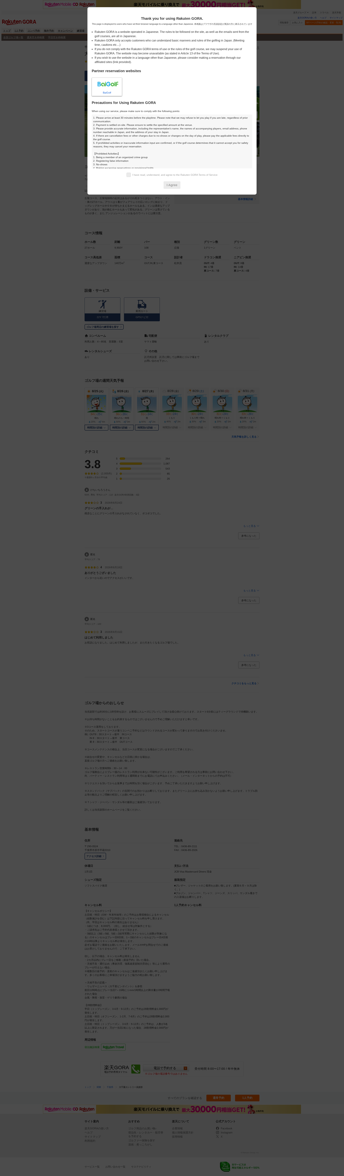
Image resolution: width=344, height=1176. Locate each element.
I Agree (172, 185)
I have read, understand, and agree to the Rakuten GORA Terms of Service (175, 174)
